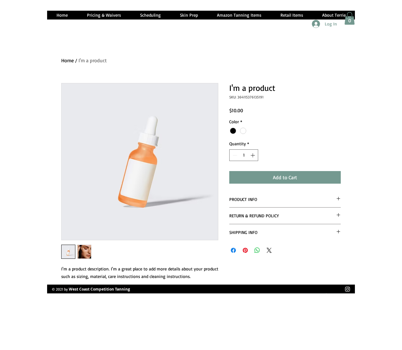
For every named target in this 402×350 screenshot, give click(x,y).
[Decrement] (234, 155)
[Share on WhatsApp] (257, 250)
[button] (349, 18)
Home (67, 60)
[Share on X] (269, 250)
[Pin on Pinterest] (245, 250)
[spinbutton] (243, 155)
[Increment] (253, 155)
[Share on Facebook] (233, 250)
